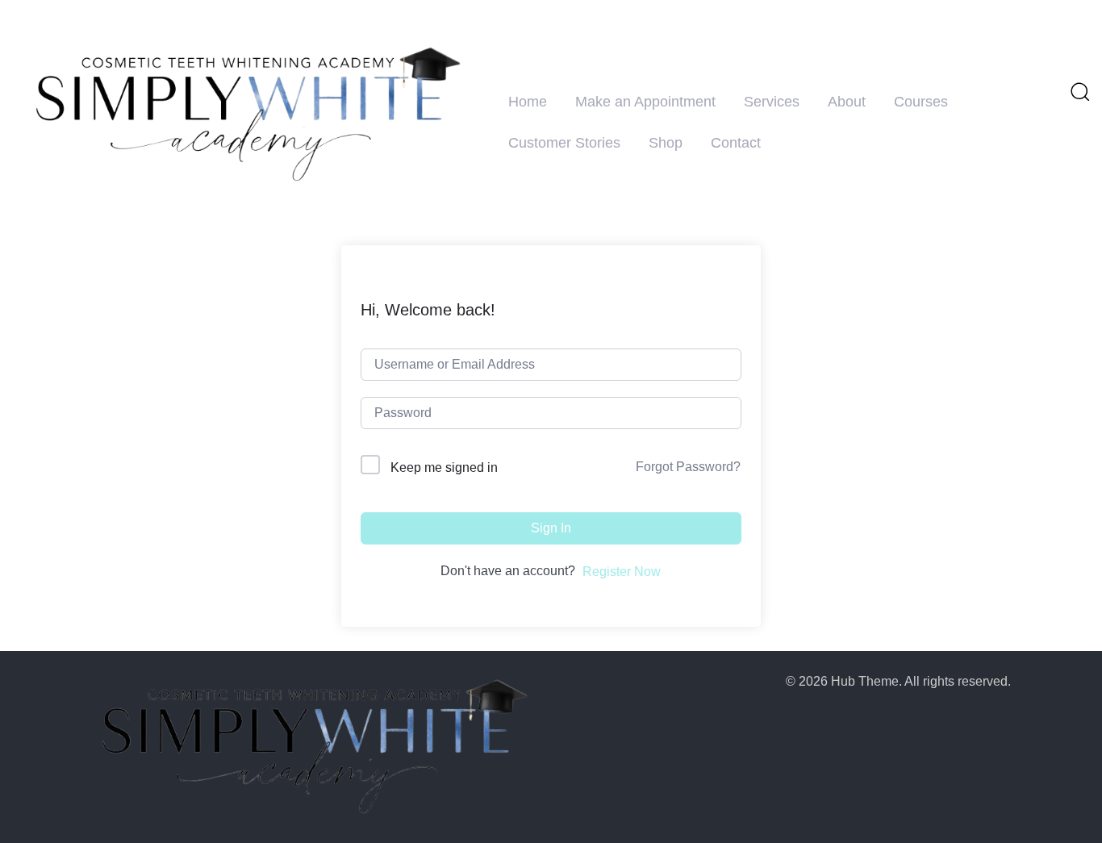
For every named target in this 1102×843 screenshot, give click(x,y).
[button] (1079, 91)
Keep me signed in (444, 467)
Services (771, 102)
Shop (665, 143)
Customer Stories (564, 143)
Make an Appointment (645, 102)
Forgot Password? (688, 467)
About (847, 102)
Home (527, 102)
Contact (736, 143)
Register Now (621, 571)
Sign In (551, 528)
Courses (921, 102)
